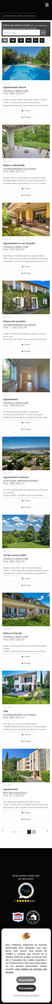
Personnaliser (26, 980)
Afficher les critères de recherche (20, 15)
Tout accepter (26, 988)
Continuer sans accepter (26, 995)
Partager (27, 117)
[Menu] (47, 5)
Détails (27, 110)
